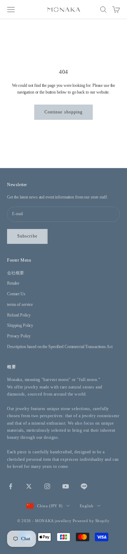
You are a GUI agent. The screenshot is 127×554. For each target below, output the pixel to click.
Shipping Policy (20, 325)
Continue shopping (63, 112)
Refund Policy (18, 315)
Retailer (13, 283)
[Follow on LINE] (83, 486)
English (86, 506)
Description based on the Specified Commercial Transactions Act (60, 346)
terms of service (20, 304)
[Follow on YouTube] (65, 486)
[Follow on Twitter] (28, 486)
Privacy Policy (19, 336)
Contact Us (16, 293)
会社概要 (15, 272)
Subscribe (27, 236)
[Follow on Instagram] (47, 486)
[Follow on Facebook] (10, 486)
